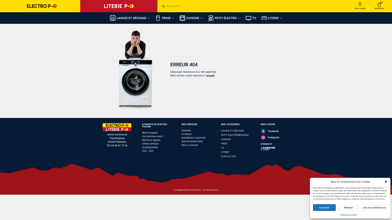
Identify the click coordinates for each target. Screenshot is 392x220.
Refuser (348, 207)
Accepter (324, 207)
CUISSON (226, 139)
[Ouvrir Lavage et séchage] (148, 18)
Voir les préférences (374, 207)
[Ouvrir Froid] (172, 18)
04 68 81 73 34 (119, 145)
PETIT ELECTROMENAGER (235, 135)
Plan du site (228, 156)
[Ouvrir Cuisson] (201, 18)
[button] (385, 181)
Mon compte (360, 8)
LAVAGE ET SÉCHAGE (232, 130)
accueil (210, 75)
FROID (224, 143)
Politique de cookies (348, 215)
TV (222, 148)
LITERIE (225, 152)
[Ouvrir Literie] (281, 18)
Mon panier (379, 8)
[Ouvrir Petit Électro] (239, 18)
